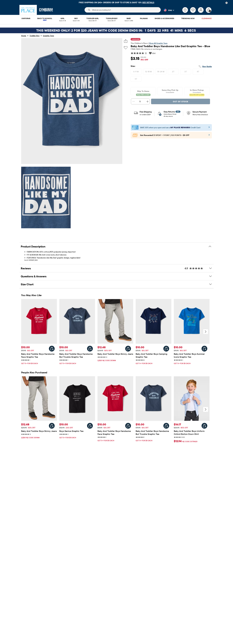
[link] (185, 10)
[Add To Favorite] (125, 48)
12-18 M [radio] (148, 71)
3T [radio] (185, 71)
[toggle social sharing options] (126, 41)
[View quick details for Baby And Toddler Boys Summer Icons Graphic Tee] (204, 349)
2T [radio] (173, 71)
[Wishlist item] (194, 12)
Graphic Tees (48, 35)
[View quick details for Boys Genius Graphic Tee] (90, 426)
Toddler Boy (35, 35)
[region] (116, 2)
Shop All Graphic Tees (158, 43)
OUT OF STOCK (180, 101)
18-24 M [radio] (160, 71)
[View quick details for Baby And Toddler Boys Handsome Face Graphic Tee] (52, 349)
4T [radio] (198, 71)
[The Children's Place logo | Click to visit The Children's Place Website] (28, 10)
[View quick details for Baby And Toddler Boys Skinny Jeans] (128, 349)
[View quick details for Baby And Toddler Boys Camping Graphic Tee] (166, 349)
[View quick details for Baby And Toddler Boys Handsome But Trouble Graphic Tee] (90, 349)
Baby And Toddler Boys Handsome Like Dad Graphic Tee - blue (170, 46)
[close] (226, 3)
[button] (167, 10)
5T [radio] (136, 79)
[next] (205, 331)
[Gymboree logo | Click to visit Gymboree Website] (46, 10)
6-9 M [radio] (136, 71)
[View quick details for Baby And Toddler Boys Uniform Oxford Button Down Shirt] (204, 426)
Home (23, 35)
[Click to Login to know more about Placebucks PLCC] (209, 135)
